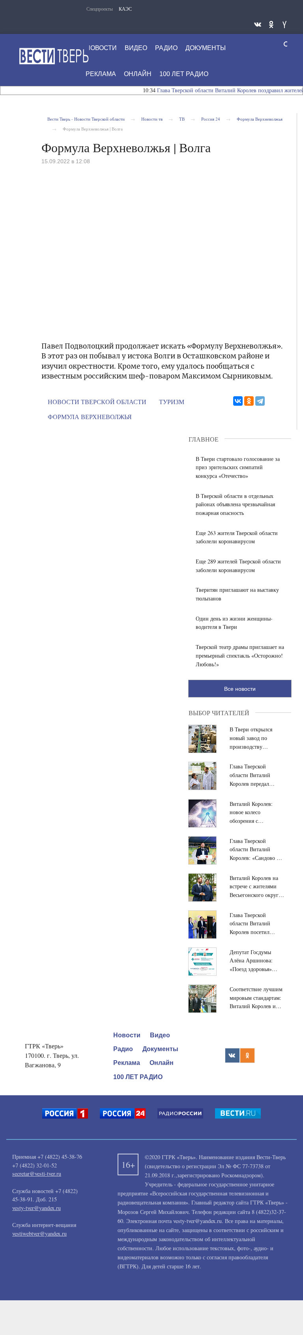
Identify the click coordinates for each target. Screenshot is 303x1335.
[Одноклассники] (249, 401)
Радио (123, 1049)
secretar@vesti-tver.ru (36, 1173)
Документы (160, 1049)
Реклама (126, 1062)
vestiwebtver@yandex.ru (39, 1233)
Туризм (171, 401)
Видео (160, 1035)
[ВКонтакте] (238, 401)
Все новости (240, 689)
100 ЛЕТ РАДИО (138, 1077)
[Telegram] (260, 401)
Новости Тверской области (97, 401)
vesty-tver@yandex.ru (36, 1208)
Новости (126, 1035)
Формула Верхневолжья (90, 416)
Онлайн (162, 1062)
